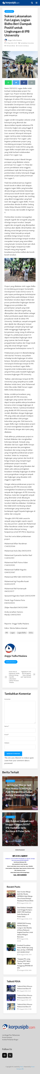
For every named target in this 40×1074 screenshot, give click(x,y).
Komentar (7, 699)
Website (6, 743)
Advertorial (9, 11)
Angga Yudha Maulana (15, 40)
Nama (6, 726)
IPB (7, 633)
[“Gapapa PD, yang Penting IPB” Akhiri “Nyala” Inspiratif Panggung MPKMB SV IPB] (11, 961)
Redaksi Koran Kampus (16, 805)
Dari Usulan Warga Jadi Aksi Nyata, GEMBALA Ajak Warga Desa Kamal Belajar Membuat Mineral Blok (20, 792)
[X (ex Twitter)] (10, 1055)
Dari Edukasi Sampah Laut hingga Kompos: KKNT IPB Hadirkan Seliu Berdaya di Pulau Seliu (20, 826)
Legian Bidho (21, 633)
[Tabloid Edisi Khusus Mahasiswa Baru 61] (11, 1007)
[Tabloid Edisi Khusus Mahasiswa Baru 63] (11, 988)
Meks (21, 1066)
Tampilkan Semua (11, 662)
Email (6, 734)
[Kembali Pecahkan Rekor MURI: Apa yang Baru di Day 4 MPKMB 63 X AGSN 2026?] (11, 947)
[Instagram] (4, 1055)
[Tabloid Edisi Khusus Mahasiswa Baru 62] (11, 997)
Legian (12, 633)
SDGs (31, 633)
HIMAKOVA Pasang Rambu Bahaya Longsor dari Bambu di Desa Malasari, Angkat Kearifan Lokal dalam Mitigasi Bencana (25, 930)
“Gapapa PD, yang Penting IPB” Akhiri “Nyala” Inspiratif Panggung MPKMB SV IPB (25, 963)
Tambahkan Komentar (27, 43)
